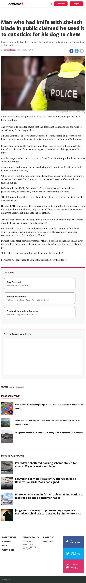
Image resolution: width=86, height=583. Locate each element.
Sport (5, 546)
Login (76, 4)
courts (11, 387)
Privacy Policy (31, 537)
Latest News (9, 537)
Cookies (27, 542)
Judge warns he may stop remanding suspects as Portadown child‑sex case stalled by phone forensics (48, 512)
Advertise (48, 537)
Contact (48, 542)
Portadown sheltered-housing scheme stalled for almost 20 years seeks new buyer (46, 464)
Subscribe (61, 4)
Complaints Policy (29, 548)
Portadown (8, 116)
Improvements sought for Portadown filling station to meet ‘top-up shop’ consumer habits (49, 496)
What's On (8, 550)
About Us (28, 544)
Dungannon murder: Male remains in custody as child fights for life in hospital (49, 433)
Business (7, 542)
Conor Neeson (10, 50)
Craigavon (19, 387)
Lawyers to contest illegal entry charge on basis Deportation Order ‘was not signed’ (45, 480)
